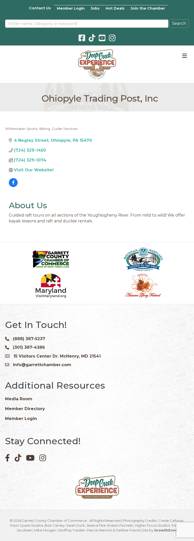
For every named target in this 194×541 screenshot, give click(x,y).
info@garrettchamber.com (42, 364)
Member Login (71, 8)
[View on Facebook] (13, 185)
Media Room (18, 398)
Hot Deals (115, 8)
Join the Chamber (148, 8)
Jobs (95, 8)
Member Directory (25, 408)
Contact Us (40, 8)
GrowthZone (166, 530)
